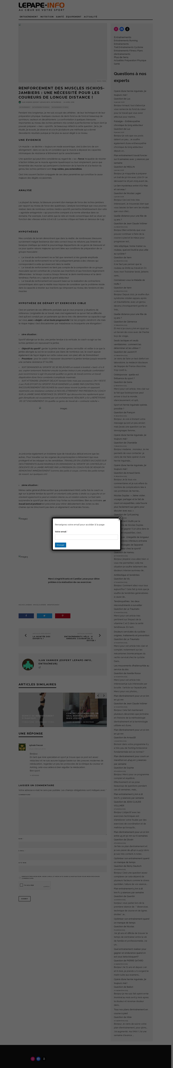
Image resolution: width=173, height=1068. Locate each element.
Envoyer (60, 545)
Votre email (61, 532)
